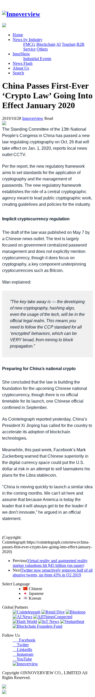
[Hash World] (25, 621)
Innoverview (32, 118)
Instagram (23, 654)
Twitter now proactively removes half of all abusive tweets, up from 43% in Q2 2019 (53, 572)
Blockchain (45, 44)
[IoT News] (48, 621)
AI (58, 44)
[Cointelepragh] (26, 612)
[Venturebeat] (72, 621)
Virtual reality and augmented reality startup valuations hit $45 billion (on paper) (50, 563)
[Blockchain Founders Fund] (37, 626)
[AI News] (22, 616)
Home (18, 35)
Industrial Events (37, 58)
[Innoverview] (21, 14)
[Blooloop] (76, 612)
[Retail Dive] (53, 612)
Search (18, 73)
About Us (21, 68)
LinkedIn (22, 649)
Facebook (24, 640)
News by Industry (27, 39)
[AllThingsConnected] (52, 616)
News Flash (22, 63)
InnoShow (21, 54)
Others (42, 49)
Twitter (21, 645)
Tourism (68, 44)
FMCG (29, 44)
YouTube (22, 659)
